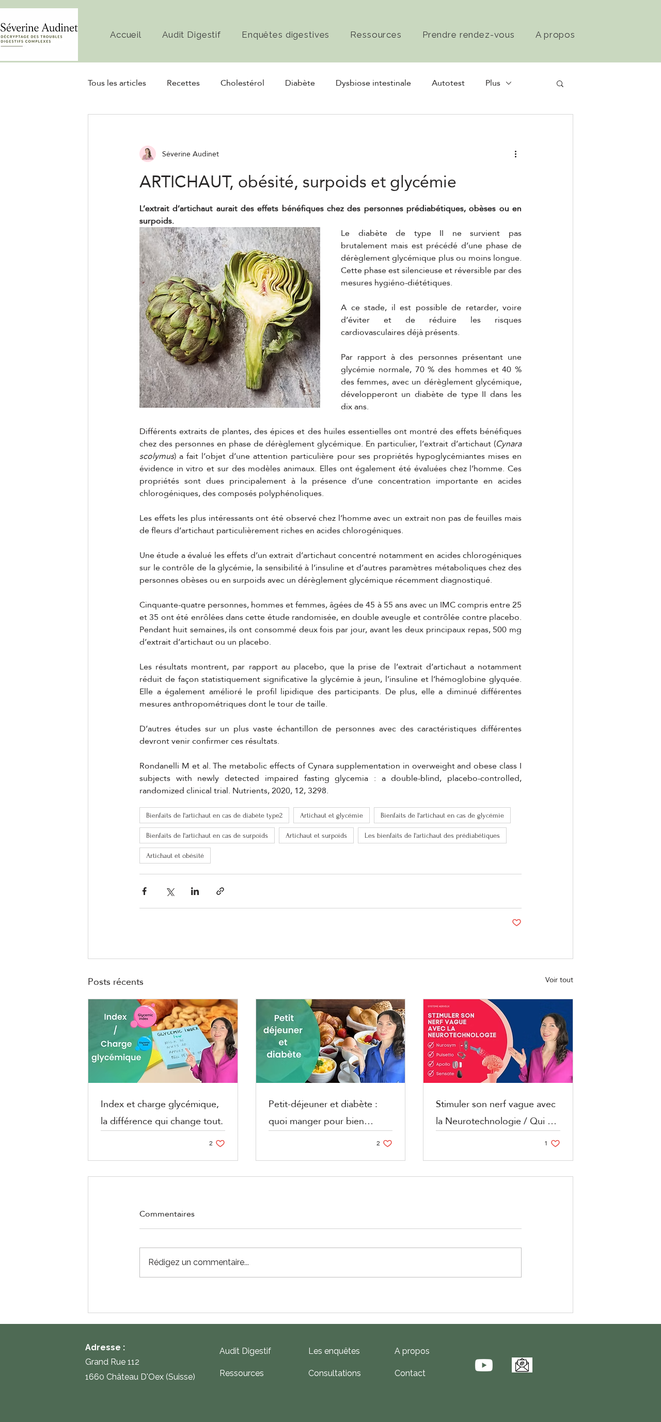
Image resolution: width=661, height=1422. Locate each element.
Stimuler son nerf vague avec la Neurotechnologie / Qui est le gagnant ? (498, 1112)
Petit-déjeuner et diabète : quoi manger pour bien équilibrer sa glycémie (323, 1112)
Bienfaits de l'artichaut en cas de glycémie (442, 815)
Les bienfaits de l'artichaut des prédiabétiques (432, 835)
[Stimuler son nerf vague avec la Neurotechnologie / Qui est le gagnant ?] (498, 1041)
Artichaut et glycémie (331, 815)
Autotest (448, 83)
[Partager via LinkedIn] (195, 891)
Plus (492, 83)
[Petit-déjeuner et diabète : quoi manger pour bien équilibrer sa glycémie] (330, 1041)
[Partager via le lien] (220, 891)
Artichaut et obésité (175, 855)
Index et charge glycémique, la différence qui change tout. (162, 1112)
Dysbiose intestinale (373, 83)
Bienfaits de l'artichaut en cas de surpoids (207, 835)
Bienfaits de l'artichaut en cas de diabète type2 (214, 815)
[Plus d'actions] (515, 154)
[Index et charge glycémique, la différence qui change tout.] (163, 1041)
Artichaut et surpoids (316, 835)
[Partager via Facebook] (144, 891)
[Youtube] (484, 1365)
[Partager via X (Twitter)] (170, 891)
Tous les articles (117, 83)
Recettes (183, 83)
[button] (560, 83)
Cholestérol (242, 83)
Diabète (300, 83)
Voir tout (559, 980)
